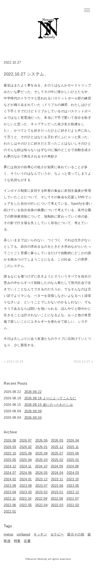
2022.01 (10, 511)
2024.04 (57, 473)
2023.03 (25, 492)
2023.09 (10, 486)
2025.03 (41, 460)
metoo (8, 534)
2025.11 (73, 447)
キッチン (40, 534)
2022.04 (41, 505)
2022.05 (25, 505)
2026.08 (10, 440)
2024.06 (25, 473)
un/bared (23, 534)
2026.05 (57, 440)
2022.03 (57, 505)
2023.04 (10, 492)
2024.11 (25, 466)
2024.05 (41, 473)
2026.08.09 (33, 411)
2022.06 (10, 505)
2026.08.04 (33, 417)
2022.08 (57, 498)
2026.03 (10, 447)
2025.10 (10, 453)
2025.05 (10, 460)
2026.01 (41, 447)
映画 (7, 541)
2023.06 (57, 486)
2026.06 (41, 440)
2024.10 (41, 466)
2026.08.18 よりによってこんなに (50, 398)
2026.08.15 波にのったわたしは (48, 405)
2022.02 (73, 505)
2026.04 (73, 440)
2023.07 (41, 486)
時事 (17, 541)
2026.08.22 (33, 392)
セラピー (57, 534)
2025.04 (25, 460)
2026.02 (25, 447)
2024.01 (25, 479)
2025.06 (73, 453)
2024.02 (10, 479)
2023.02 (41, 492)
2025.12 (57, 447)
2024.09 (57, 466)
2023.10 (72, 479)
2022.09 (41, 498)
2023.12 (41, 479)
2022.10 (25, 498)
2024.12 (10, 466)
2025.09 (25, 453)
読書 (27, 541)
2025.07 (57, 453)
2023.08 (25, 486)
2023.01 (57, 492)
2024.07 (10, 473)
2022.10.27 (82, 361)
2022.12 (73, 492)
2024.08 (72, 466)
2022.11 (10, 498)
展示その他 (75, 534)
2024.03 (73, 473)
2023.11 (57, 479)
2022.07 (72, 498)
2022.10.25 (15, 361)
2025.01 (73, 460)
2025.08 (41, 453)
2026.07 (25, 440)
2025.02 (57, 460)
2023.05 (73, 486)
